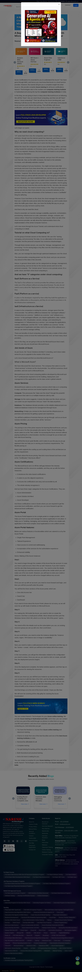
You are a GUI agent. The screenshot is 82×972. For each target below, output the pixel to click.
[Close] (59, 4)
